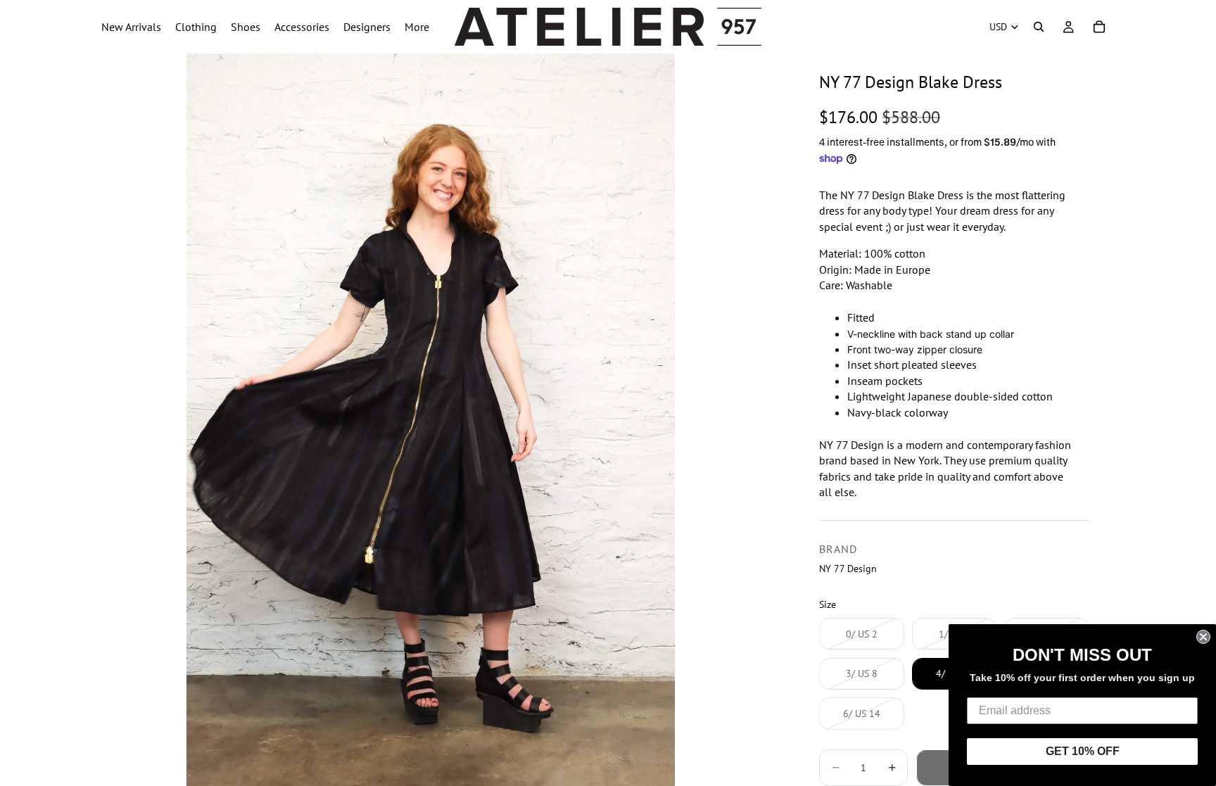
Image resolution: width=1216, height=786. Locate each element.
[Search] (1038, 26)
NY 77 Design (848, 568)
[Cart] (1099, 26)
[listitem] (417, 27)
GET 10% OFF (1083, 751)
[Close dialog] (1203, 637)
